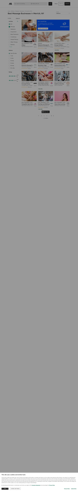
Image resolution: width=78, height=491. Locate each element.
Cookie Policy (73, 488)
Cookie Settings (15, 488)
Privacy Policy (52, 485)
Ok (5, 488)
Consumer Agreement (36, 485)
